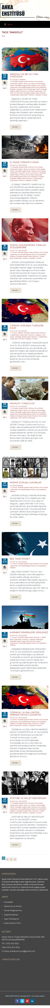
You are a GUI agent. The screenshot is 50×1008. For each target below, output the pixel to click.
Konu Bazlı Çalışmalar (34, 91)
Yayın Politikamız (11, 919)
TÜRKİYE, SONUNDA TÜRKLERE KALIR (26, 326)
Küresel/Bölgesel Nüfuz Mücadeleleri (32, 87)
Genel (12, 85)
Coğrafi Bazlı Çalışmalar (18, 95)
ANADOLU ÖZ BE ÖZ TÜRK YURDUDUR (24, 75)
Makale (12, 89)
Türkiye (44, 95)
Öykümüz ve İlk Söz (12, 906)
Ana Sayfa (8, 902)
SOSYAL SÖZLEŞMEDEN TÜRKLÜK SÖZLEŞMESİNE (28, 246)
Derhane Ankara (24, 1006)
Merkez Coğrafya (34, 95)
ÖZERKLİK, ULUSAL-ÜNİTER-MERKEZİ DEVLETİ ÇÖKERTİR (25, 713)
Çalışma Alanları (11, 915)
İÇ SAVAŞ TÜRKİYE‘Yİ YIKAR (24, 162)
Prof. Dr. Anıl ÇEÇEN (19, 165)
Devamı (15, 127)
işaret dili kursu (37, 1006)
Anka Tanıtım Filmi (12, 923)
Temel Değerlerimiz (13, 910)
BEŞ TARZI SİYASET (20, 559)
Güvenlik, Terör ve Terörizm (28, 173)
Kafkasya (39, 639)
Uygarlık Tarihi (21, 89)
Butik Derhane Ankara (8, 1006)
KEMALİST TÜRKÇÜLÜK (22, 403)
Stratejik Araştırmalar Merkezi (23, 81)
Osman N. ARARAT (19, 80)
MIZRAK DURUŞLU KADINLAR (25, 482)
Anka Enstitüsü (17, 485)
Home (3, 36)
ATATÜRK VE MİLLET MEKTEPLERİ (28, 798)
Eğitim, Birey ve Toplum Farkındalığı (31, 83)
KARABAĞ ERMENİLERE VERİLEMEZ (29, 632)
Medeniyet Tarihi (33, 89)
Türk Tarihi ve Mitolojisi (26, 418)
